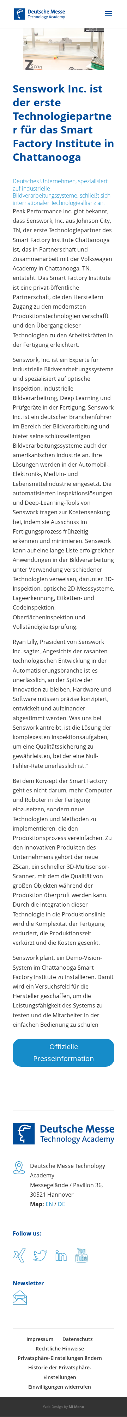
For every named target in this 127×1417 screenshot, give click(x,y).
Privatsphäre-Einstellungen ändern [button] (60, 1358)
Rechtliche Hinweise (60, 1348)
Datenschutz (77, 1339)
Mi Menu (76, 1406)
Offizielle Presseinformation (63, 1052)
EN (49, 1204)
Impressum (39, 1339)
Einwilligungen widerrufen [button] (59, 1386)
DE (61, 1204)
